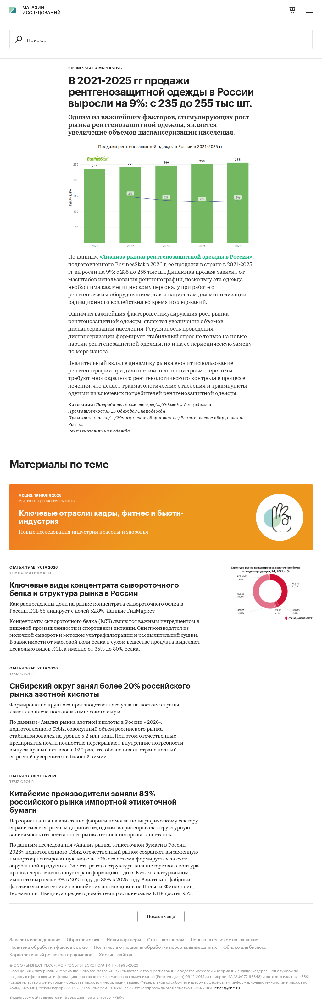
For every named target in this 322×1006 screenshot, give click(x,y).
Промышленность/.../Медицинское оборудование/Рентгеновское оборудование (156, 418)
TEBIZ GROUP (21, 674)
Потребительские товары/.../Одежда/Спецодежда (154, 405)
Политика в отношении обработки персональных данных (155, 947)
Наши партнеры (124, 940)
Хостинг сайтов (115, 955)
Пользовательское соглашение (224, 940)
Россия (75, 424)
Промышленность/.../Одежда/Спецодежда (116, 411)
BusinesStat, (81, 68)
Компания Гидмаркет (31, 573)
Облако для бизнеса (245, 947)
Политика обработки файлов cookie (48, 947)
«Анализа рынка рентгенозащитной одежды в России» (176, 257)
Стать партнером (165, 940)
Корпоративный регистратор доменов (50, 955)
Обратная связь (83, 940)
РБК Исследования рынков (47, 501)
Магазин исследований (41, 10)
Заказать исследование (34, 940)
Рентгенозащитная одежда (99, 431)
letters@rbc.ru (227, 987)
